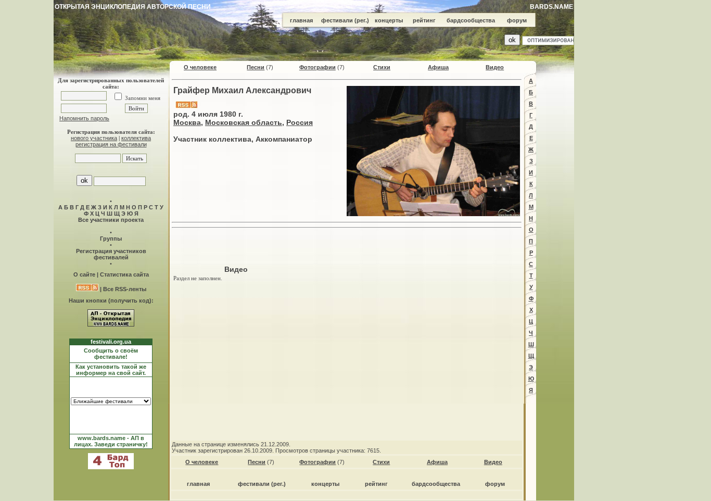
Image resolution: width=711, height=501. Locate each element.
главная (301, 20)
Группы (111, 238)
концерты (389, 20)
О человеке (200, 67)
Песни (255, 67)
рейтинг (424, 20)
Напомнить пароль (84, 118)
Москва (187, 122)
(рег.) (361, 20)
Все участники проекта (111, 220)
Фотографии (317, 67)
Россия (299, 122)
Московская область (243, 122)
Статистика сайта (124, 274)
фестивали (337, 20)
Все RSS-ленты (124, 289)
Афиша (438, 67)
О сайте (84, 274)
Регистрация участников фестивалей (111, 254)
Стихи (381, 67)
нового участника (94, 138)
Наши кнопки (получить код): (111, 300)
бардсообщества (471, 20)
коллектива (136, 138)
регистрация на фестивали (111, 144)
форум (517, 20)
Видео (495, 67)
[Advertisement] (346, 248)
